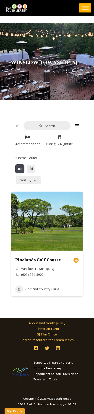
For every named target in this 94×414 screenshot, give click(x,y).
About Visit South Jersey (47, 323)
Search (50, 126)
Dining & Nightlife (59, 144)
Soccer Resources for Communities (47, 340)
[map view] (30, 168)
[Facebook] (36, 348)
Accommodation (27, 144)
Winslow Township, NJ (37, 268)
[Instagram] (58, 348)
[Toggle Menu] (85, 8)
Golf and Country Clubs (42, 289)
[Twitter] (47, 348)
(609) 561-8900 (32, 275)
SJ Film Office (47, 334)
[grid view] (19, 168)
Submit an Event (47, 328)
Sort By (25, 180)
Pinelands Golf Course (38, 260)
